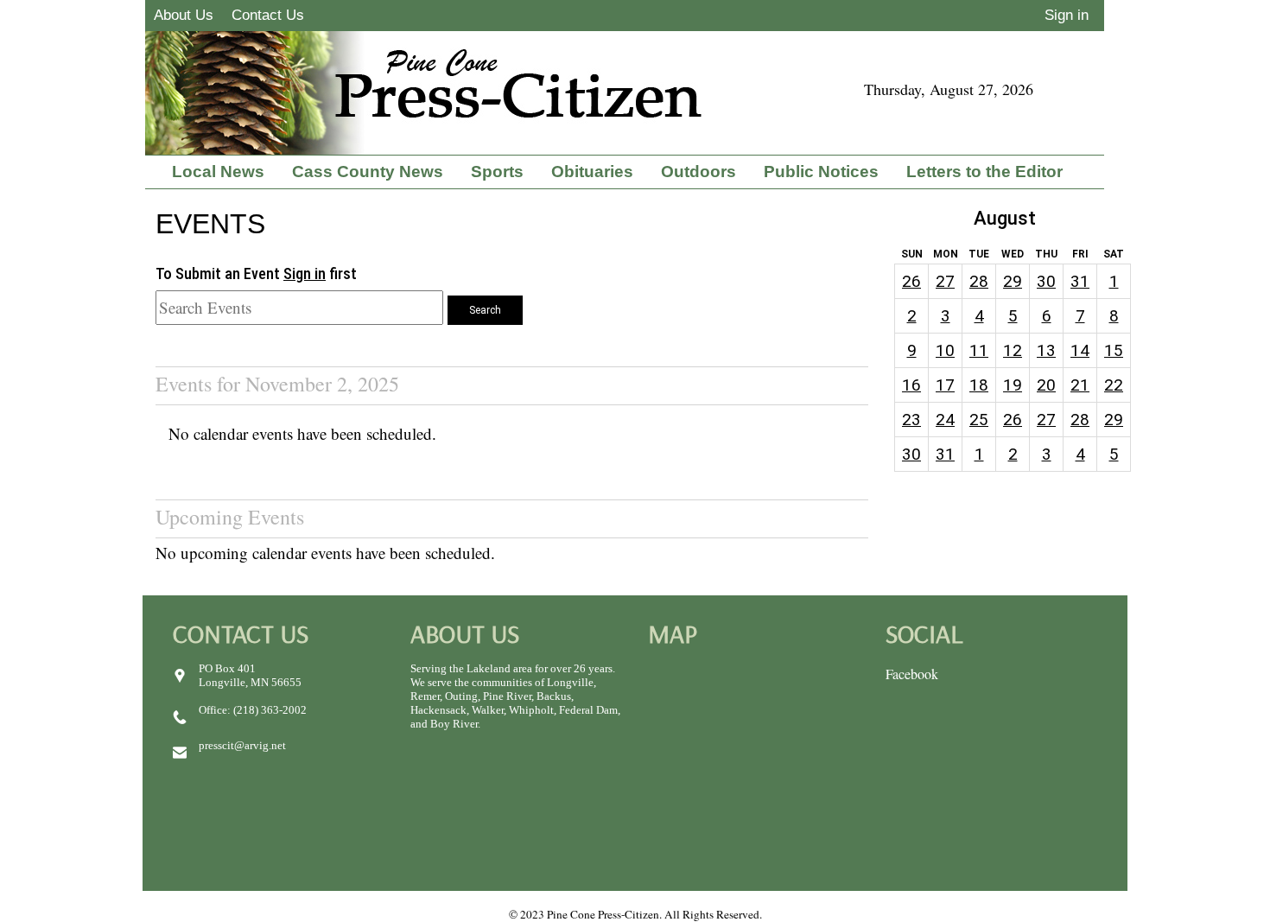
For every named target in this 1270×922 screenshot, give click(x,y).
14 (1079, 350)
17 (945, 385)
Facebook (912, 673)
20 (1046, 385)
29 (1012, 281)
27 (945, 281)
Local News (218, 171)
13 (1046, 350)
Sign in (1067, 15)
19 (1012, 385)
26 (911, 281)
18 (978, 385)
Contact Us (268, 15)
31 (1079, 281)
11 (978, 350)
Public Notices (821, 171)
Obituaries (592, 171)
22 (1113, 385)
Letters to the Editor (984, 171)
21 (1079, 385)
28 (978, 281)
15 (1113, 350)
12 (1012, 350)
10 (945, 350)
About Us (183, 15)
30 (1046, 281)
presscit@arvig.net (242, 745)
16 (911, 385)
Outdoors (698, 171)
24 (945, 419)
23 (911, 419)
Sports (497, 171)
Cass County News (367, 171)
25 (978, 419)
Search (485, 310)
